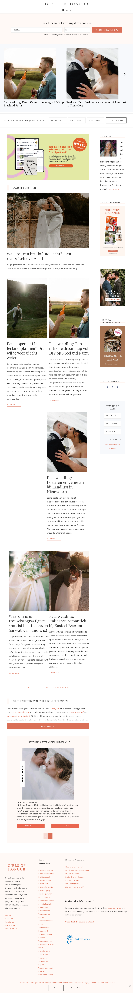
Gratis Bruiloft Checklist (75, 877)
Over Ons (9, 918)
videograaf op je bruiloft (18, 716)
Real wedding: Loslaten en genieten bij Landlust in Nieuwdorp (65, 484)
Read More (11, 405)
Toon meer (46, 726)
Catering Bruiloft (45, 894)
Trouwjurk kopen (72, 880)
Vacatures (9, 922)
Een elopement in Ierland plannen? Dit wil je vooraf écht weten (25, 350)
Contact (8, 915)
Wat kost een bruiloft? (74, 887)
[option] (35, 78)
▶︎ (50, 836)
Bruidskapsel (44, 877)
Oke (56, 988)
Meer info (75, 988)
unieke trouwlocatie (20, 712)
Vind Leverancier (105, 30)
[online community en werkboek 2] (48, 179)
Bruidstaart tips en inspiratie (77, 870)
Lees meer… (113, 189)
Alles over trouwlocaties (75, 867)
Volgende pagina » (60, 688)
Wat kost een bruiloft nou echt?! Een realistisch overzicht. (39, 256)
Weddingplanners (46, 975)
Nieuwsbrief (10, 925)
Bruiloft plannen (72, 873)
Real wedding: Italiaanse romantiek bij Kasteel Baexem (67, 621)
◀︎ (45, 836)
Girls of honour (67, 3)
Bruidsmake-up (44, 880)
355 (47, 688)
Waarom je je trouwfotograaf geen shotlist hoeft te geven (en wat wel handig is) (28, 623)
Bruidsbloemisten (45, 870)
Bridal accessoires (46, 873)
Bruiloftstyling (44, 890)
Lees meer (29, 826)
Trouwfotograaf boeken (22, 774)
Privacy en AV (11, 929)
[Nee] (129, 986)
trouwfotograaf (76, 712)
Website (64, 826)
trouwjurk (54, 708)
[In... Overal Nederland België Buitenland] (77, 30)
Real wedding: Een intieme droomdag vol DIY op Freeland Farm (69, 348)
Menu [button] (68, 10)
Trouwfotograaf (72, 884)
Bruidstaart (43, 884)
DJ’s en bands (44, 897)
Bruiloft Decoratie (45, 887)
